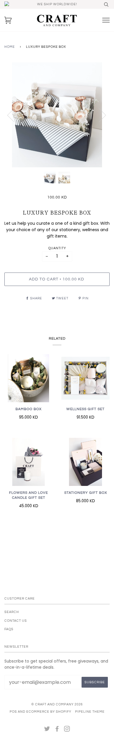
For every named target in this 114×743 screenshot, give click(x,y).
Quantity (57, 248)
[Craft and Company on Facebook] (57, 730)
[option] (57, 114)
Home (9, 46)
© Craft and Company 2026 (57, 704)
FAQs (8, 629)
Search (11, 612)
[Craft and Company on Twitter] (47, 730)
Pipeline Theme (90, 711)
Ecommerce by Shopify (48, 711)
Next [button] (99, 115)
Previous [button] (14, 115)
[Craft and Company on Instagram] (67, 730)
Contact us (15, 620)
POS (13, 711)
